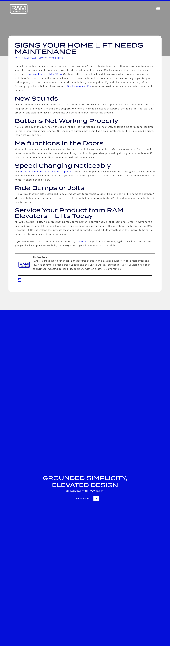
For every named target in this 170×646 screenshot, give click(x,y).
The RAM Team (27, 57)
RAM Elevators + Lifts (78, 86)
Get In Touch (82, 498)
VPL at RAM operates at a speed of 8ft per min (46, 171)
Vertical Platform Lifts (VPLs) (45, 74)
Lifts (60, 57)
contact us (82, 241)
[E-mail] (19, 280)
